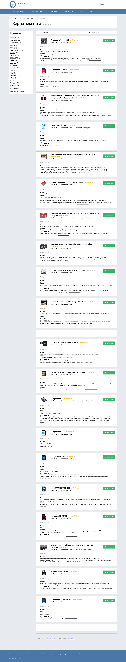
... (52, 639)
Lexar (12, 60)
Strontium (13, 75)
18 (54, 639)
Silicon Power (15, 50)
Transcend (14, 43)
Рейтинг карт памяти (17, 91)
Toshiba (13, 68)
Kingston (13, 40)
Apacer (12, 70)
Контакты (21, 654)
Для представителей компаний (70, 654)
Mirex (12, 78)
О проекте (12, 654)
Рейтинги (44, 654)
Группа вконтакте (33, 654)
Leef (11, 73)
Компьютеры (69, 11)
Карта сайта (54, 654)
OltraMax (13, 65)
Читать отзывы (109, 40)
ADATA (12, 45)
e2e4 (12, 81)
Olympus (13, 86)
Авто (81, 11)
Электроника (53, 11)
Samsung (13, 58)
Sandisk (13, 38)
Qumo (12, 53)
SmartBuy (13, 55)
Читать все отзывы (95, 60)
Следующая (71, 639)
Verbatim (13, 83)
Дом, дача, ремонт (18, 11)
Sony (12, 48)
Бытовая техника (37, 11)
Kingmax (13, 63)
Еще (91, 11)
